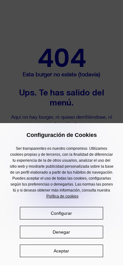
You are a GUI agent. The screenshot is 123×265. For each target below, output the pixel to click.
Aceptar (61, 250)
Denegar (61, 232)
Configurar (61, 213)
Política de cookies (62, 196)
